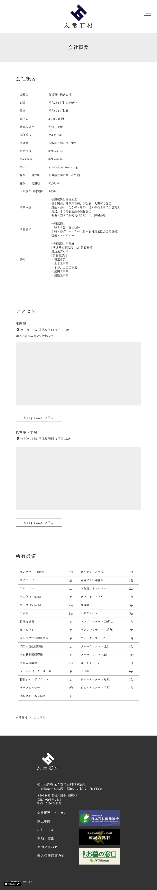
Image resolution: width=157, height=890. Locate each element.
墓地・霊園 (45, 838)
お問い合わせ (47, 847)
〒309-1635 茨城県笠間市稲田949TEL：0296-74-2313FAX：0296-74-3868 (57, 800)
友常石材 (21, 717)
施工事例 (43, 821)
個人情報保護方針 (51, 856)
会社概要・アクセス (52, 813)
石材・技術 (45, 830)
